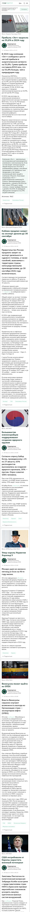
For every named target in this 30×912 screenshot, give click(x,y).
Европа (13, 653)
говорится (7, 292)
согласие (11, 9)
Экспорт (5, 401)
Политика (5, 518)
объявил (20, 578)
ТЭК (11, 401)
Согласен (24, 9)
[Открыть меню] (27, 3)
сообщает (11, 717)
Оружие (13, 518)
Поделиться (8, 203)
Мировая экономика (9, 826)
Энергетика (6, 200)
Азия (20, 518)
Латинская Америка (20, 823)
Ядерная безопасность (9, 522)
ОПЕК (9, 823)
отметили (15, 485)
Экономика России (18, 200)
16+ (20, 3)
